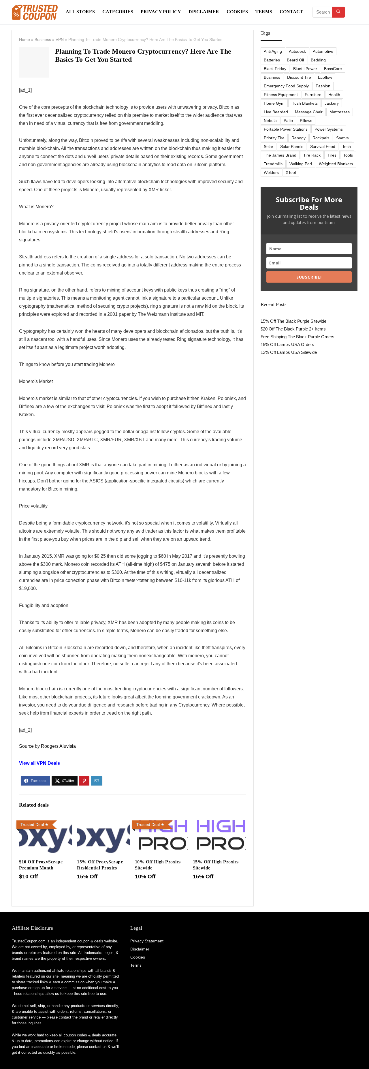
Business (43, 39)
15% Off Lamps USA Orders (287, 344)
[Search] (338, 12)
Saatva (342, 138)
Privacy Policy (161, 11)
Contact (291, 11)
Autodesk (297, 51)
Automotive (323, 51)
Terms (263, 11)
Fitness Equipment (281, 94)
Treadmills (273, 163)
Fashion (323, 86)
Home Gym (274, 103)
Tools (348, 155)
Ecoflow (325, 77)
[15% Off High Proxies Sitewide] (219, 822)
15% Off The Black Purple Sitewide (293, 321)
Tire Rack (312, 155)
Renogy (298, 138)
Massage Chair (309, 112)
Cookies (237, 11)
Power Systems (329, 129)
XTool (291, 172)
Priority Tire (274, 138)
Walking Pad (300, 163)
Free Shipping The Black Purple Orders (297, 336)
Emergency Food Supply (286, 86)
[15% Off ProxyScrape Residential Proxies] (103, 822)
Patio (288, 120)
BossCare (333, 68)
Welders (271, 172)
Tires (331, 155)
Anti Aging (273, 51)
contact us (98, 1046)
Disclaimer (204, 11)
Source (26, 746)
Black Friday (275, 68)
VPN (60, 39)
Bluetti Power (305, 68)
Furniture (313, 94)
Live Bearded (276, 112)
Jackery (332, 103)
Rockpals (320, 138)
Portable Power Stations (286, 129)
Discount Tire (299, 77)
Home (24, 39)
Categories (117, 11)
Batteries (272, 60)
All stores (80, 11)
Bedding (318, 60)
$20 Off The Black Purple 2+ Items (293, 328)
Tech (346, 146)
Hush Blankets (304, 103)
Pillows (306, 120)
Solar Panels (291, 146)
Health (334, 94)
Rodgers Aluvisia (58, 746)
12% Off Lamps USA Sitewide (289, 352)
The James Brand (280, 155)
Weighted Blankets (336, 163)
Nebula (270, 120)
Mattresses (340, 112)
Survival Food (322, 146)
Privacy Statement (146, 941)
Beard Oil (295, 60)
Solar (268, 146)
